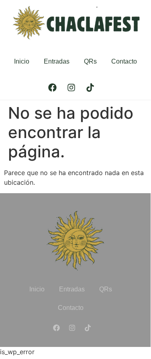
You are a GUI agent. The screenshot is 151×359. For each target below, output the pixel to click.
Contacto (124, 61)
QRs (90, 61)
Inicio (21, 61)
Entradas (56, 61)
